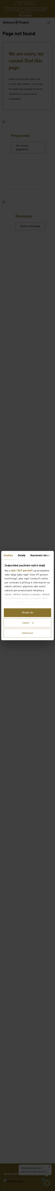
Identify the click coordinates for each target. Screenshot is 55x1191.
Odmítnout (27, 633)
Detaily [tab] (22, 555)
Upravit (25, 623)
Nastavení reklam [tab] (40, 555)
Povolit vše (27, 612)
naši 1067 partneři (22, 570)
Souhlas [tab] (8, 555)
